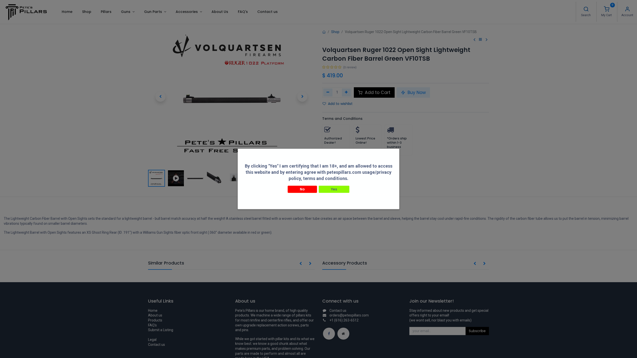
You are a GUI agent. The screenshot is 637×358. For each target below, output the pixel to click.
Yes (334, 188)
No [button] (302, 188)
